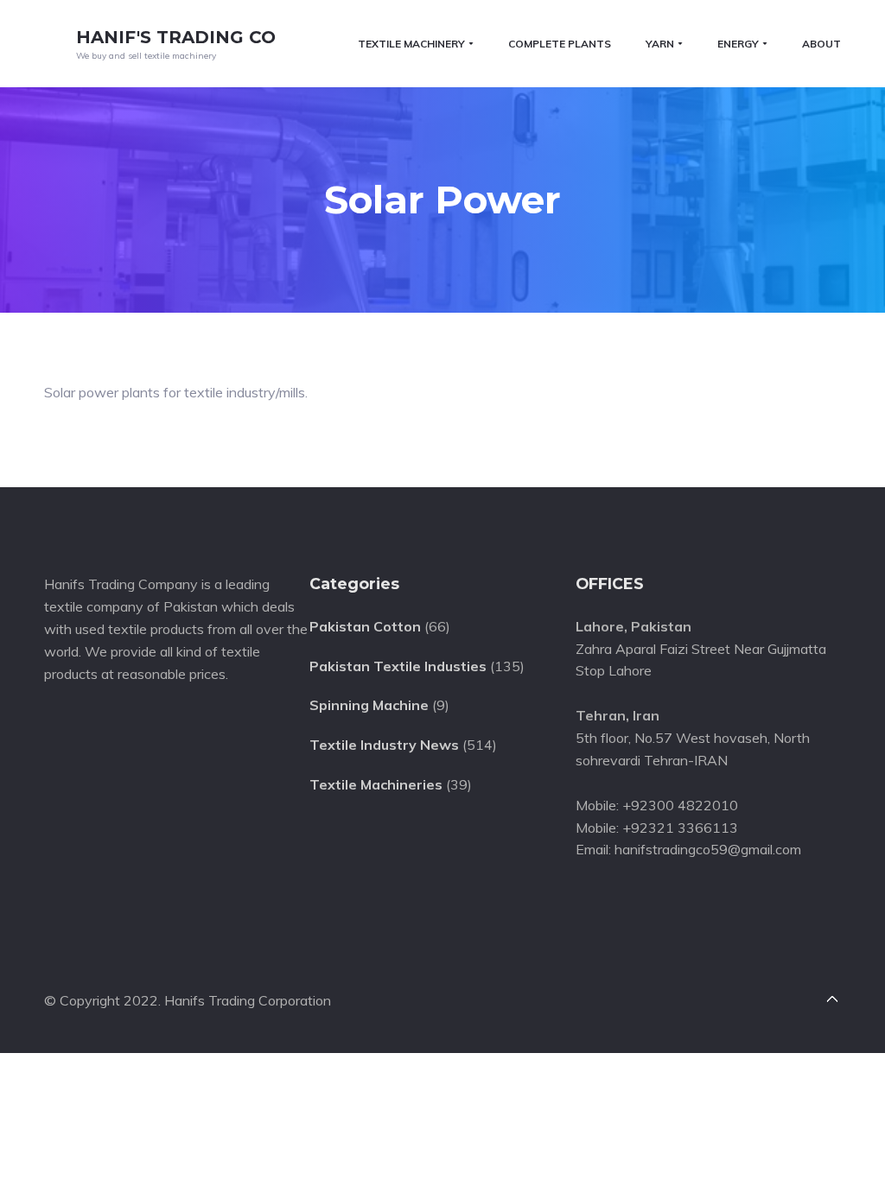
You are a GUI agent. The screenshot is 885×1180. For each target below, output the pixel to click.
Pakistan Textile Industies (398, 666)
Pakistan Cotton (365, 626)
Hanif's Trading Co (176, 37)
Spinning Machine (369, 705)
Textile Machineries (375, 784)
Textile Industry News (384, 744)
